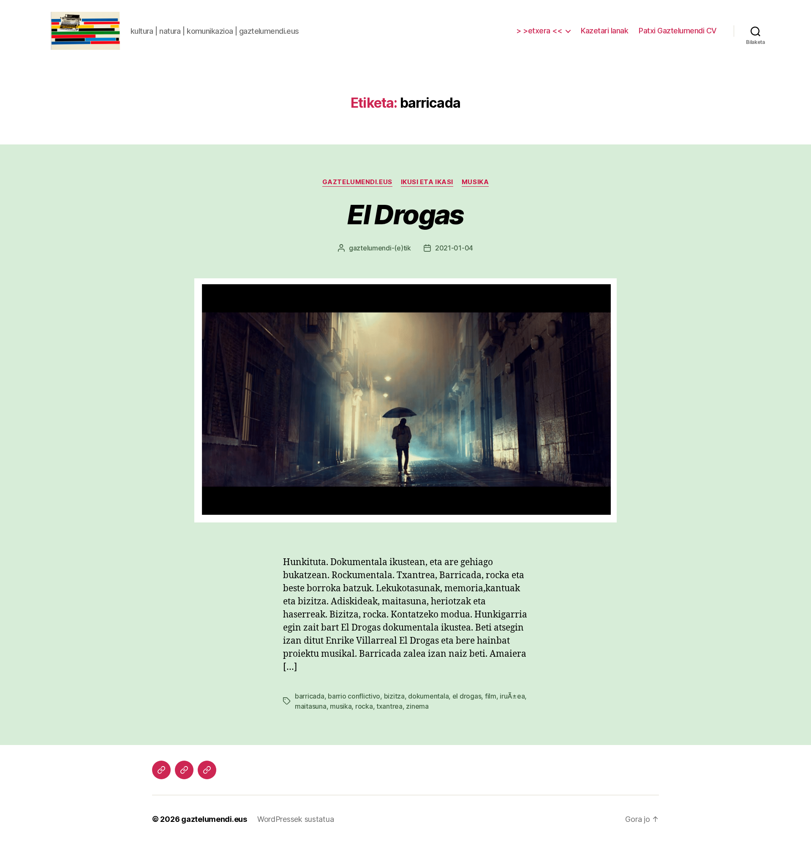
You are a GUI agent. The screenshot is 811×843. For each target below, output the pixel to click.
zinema (417, 706)
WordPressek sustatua (295, 819)
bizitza (394, 696)
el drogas (467, 696)
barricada (309, 696)
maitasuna (311, 706)
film (490, 696)
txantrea (389, 706)
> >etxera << (539, 30)
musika (475, 182)
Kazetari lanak (604, 30)
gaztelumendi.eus (357, 182)
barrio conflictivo (354, 696)
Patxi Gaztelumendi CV (678, 30)
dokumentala (428, 696)
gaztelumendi (370, 248)
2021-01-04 (454, 248)
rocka (364, 706)
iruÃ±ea (512, 696)
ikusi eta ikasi (427, 182)
